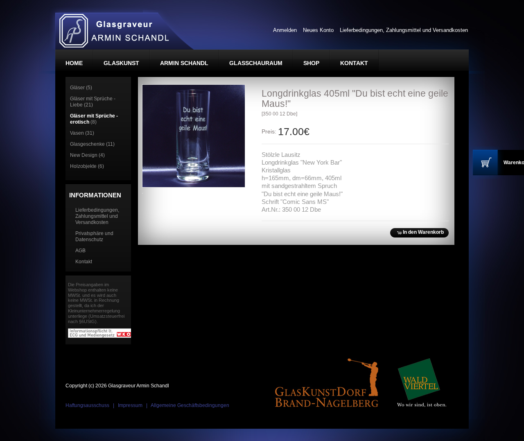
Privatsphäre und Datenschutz (94, 236)
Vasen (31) (82, 133)
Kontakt (83, 262)
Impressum (130, 405)
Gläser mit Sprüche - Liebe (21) (92, 102)
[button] (419, 232)
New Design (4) (87, 155)
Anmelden (285, 30)
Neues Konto (318, 30)
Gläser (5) (81, 87)
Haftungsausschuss (87, 405)
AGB (80, 250)
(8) (94, 119)
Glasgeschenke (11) (92, 144)
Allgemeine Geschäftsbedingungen (190, 405)
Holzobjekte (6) (87, 166)
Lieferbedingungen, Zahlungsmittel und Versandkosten (404, 30)
